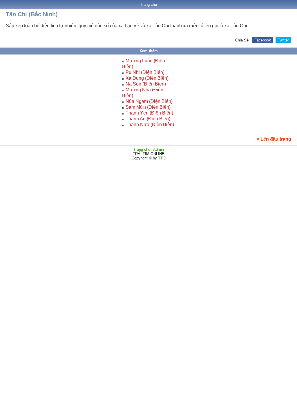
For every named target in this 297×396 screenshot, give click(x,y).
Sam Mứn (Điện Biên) (148, 107)
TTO (161, 158)
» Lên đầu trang (274, 139)
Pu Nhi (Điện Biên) (145, 72)
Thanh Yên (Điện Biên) (149, 112)
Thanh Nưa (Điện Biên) (150, 124)
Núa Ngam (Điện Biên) (149, 101)
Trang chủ (148, 4)
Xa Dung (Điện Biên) (147, 78)
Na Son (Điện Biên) (146, 83)
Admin (158, 149)
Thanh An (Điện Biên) (148, 118)
